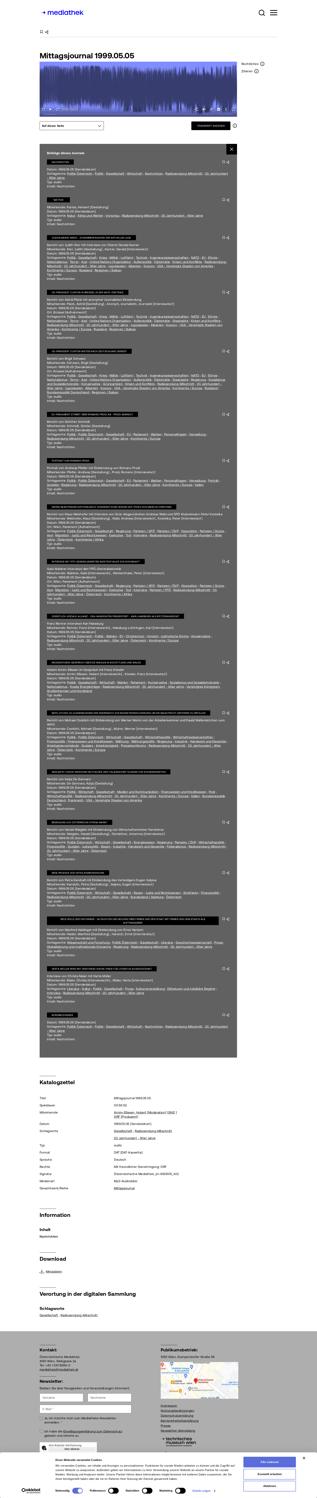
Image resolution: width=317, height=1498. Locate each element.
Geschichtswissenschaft (194, 942)
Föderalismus (176, 846)
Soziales (53, 485)
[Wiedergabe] (50, 109)
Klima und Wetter (90, 215)
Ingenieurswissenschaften (169, 257)
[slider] (138, 114)
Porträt (213, 480)
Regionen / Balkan (108, 270)
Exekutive (116, 535)
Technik (141, 257)
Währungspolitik (143, 741)
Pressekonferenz (133, 745)
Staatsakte (180, 321)
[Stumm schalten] (204, 109)
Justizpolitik (90, 846)
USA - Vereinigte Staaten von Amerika (185, 266)
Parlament (140, 434)
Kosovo (149, 266)
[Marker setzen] (211, 109)
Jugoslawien (117, 266)
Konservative (91, 384)
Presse (166, 1426)
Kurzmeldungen (62, 1015)
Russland (85, 270)
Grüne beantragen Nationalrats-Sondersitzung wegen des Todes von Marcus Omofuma (112, 507)
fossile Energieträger (85, 687)
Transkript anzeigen (211, 125)
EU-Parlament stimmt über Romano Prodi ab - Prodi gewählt (92, 414)
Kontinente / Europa (62, 270)
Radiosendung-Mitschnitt (184, 173)
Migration (62, 535)
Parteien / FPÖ (160, 590)
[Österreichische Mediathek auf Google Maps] (199, 1380)
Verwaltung (197, 434)
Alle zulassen (269, 1461)
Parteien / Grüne (212, 531)
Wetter (58, 200)
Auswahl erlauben (269, 1474)
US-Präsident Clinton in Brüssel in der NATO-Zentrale (88, 292)
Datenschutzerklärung (177, 1415)
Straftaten (190, 893)
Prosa (218, 942)
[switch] (113, 1491)
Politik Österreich (79, 173)
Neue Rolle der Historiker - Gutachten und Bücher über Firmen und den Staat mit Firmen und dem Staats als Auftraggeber (133, 921)
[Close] (231, 149)
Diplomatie (162, 262)
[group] (72, 125)
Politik (99, 173)
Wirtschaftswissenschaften (193, 737)
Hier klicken (72, 1449)
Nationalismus (57, 262)
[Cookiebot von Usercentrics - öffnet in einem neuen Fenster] (31, 1491)
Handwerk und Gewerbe (208, 741)
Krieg (103, 257)
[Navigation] (271, 12)
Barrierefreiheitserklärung (179, 1421)
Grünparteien (113, 384)
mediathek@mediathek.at (59, 1369)
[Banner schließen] (304, 1458)
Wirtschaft (134, 173)
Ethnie (212, 257)
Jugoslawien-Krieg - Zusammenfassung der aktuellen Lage (91, 237)
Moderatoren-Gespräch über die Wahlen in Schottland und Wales (96, 662)
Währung (122, 741)
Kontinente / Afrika (89, 539)
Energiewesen (144, 842)
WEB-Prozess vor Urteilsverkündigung (78, 872)
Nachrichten (60, 162)
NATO (195, 257)
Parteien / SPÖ (144, 531)
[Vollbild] (233, 109)
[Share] (196, 109)
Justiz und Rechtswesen (89, 535)
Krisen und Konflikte (187, 262)
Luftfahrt (127, 257)
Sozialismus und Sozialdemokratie (194, 682)
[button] (261, 13)
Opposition (189, 531)
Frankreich (76, 800)
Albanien (134, 266)
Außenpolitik (143, 262)
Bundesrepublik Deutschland (68, 392)
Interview (140, 535)
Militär (114, 257)
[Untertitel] (218, 109)
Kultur (86, 989)
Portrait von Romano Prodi (70, 460)
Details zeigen (201, 1490)
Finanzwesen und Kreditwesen (90, 741)
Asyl (84, 262)
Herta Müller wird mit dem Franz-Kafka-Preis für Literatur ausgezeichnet (102, 968)
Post (212, 792)
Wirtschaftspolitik (158, 737)
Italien (199, 485)
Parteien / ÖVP (168, 531)
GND (171, 1112)
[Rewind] (43, 109)
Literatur (167, 942)
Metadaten (54, 1271)
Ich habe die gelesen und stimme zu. (83, 1433)
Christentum (135, 636)
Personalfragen (175, 434)
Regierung (198, 380)
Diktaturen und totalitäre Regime (191, 989)
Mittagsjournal (124, 1188)
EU (204, 257)
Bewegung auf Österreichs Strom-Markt (80, 822)
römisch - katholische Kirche (168, 636)
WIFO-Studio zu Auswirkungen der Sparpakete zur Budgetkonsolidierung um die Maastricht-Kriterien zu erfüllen (128, 713)
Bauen (105, 846)
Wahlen (156, 434)
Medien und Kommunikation (138, 792)
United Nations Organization (110, 262)
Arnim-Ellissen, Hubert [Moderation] (140, 1112)
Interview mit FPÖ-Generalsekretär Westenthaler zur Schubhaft (96, 561)
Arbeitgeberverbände (63, 745)
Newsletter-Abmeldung (178, 1430)
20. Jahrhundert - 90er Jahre (182, 215)
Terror (74, 262)
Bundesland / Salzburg (147, 897)
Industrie (181, 741)
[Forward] (58, 109)
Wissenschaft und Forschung (88, 942)
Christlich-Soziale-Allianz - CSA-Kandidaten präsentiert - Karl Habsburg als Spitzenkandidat (115, 616)
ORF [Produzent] (126, 1116)
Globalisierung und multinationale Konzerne (79, 947)
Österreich (65, 539)
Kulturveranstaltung (150, 989)
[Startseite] (62, 12)
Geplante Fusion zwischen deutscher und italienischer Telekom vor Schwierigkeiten (109, 772)
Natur (71, 215)
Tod (128, 535)
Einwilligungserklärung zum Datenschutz (92, 1431)
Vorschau (112, 215)
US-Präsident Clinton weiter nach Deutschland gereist (89, 351)
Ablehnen (269, 1486)
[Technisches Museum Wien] (178, 1441)
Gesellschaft (115, 173)
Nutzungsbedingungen (177, 1410)
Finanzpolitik (56, 741)
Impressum (169, 1406)
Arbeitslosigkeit (107, 745)
